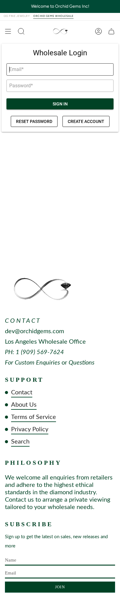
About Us (24, 405)
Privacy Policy (29, 429)
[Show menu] (8, 31)
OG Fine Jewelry (17, 16)
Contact (21, 392)
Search (20, 442)
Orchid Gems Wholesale (53, 16)
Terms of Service (33, 417)
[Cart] (111, 31)
